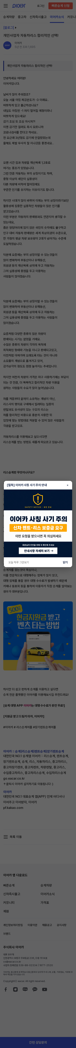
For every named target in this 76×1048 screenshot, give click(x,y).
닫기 (65, 562)
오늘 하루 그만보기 (18, 562)
